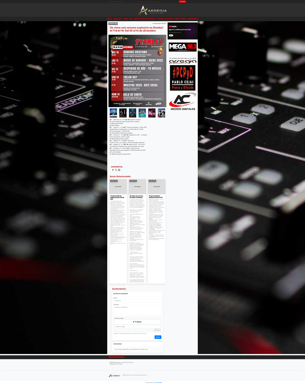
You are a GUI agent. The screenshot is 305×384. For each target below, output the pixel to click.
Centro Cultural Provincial (144, 19)
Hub (130, 19)
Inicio (109, 19)
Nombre (115, 297)
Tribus (125, 19)
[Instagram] (193, 1)
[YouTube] (195, 1)
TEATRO (183, 19)
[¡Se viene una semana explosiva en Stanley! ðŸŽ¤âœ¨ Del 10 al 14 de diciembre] (113, 112)
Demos (177, 19)
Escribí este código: (119, 318)
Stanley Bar (117, 19)
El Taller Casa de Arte (165, 19)
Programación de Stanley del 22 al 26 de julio (117, 197)
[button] (177, 1)
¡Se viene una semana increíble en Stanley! (136, 196)
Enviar (158, 337)
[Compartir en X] (116, 170)
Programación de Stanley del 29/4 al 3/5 (155, 196)
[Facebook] (190, 1)
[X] (187, 1)
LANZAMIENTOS (192, 19)
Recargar (157, 330)
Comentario (116, 304)
